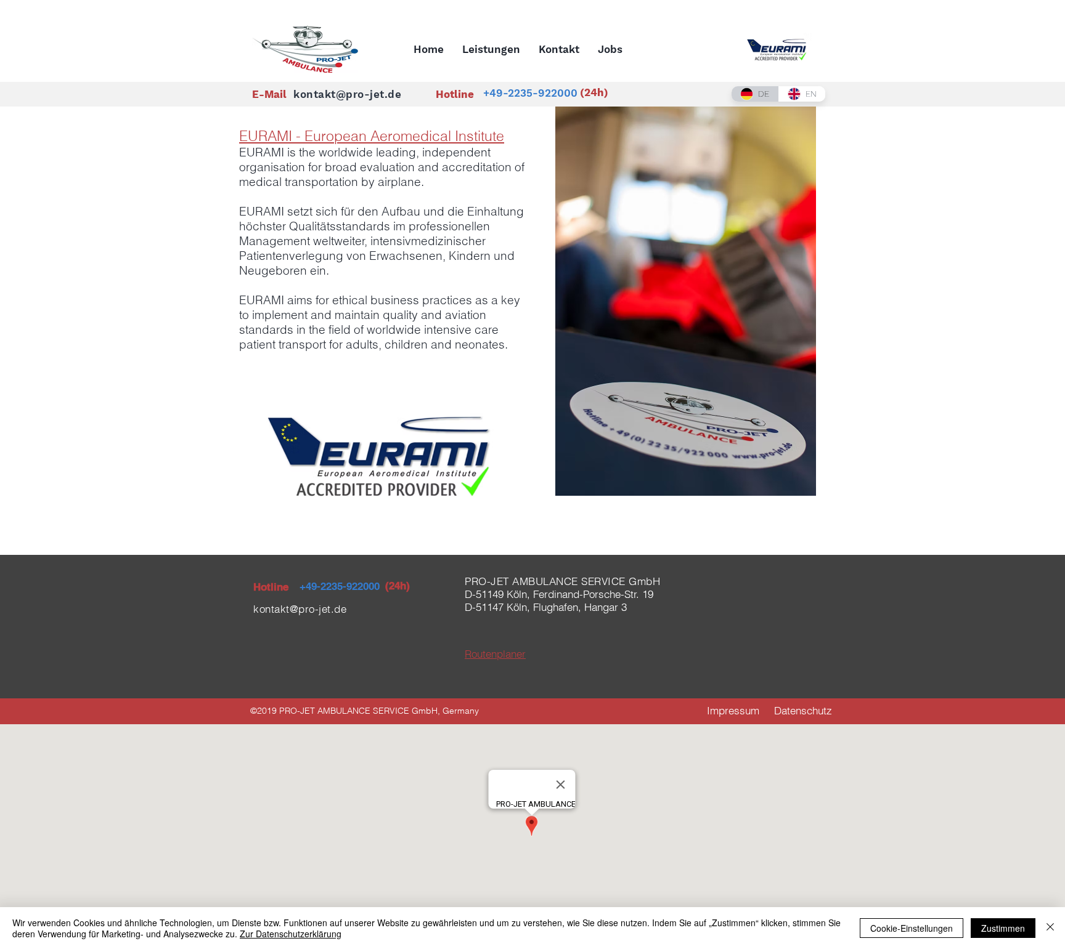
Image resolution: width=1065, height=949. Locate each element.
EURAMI (263, 152)
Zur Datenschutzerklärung (290, 933)
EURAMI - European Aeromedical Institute (371, 136)
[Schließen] (1050, 928)
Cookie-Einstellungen (911, 928)
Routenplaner (495, 653)
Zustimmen (1003, 928)
